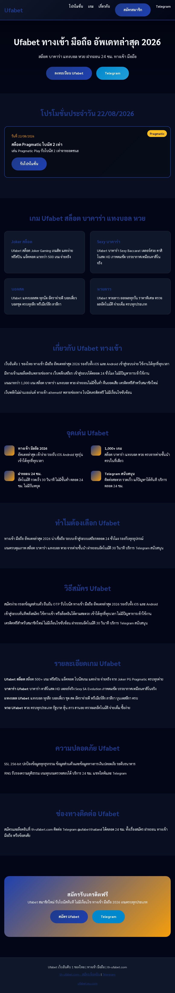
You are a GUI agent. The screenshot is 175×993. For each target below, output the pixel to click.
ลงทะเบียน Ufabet (69, 73)
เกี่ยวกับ (104, 6)
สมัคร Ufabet (69, 916)
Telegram (163, 6)
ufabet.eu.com (88, 983)
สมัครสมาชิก (133, 9)
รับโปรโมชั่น (29, 163)
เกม (90, 6)
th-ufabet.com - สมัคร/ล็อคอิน (80, 974)
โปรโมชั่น (76, 6)
